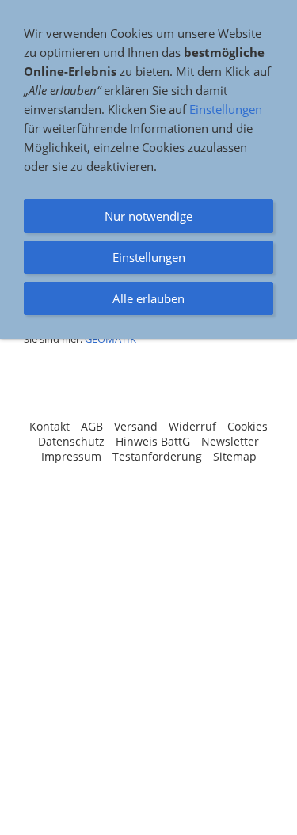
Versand (136, 426)
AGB (92, 426)
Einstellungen (225, 109)
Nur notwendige (148, 216)
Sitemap (235, 456)
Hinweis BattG (153, 441)
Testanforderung (157, 456)
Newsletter (230, 441)
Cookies (247, 426)
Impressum (71, 456)
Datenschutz (71, 441)
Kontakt (49, 426)
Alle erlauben (148, 298)
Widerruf (192, 426)
